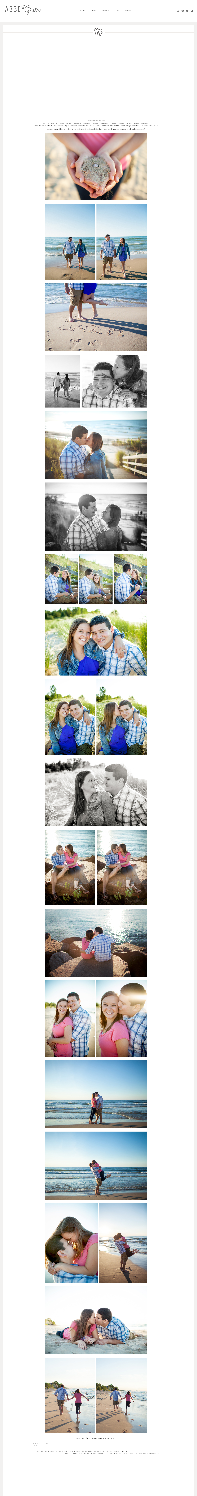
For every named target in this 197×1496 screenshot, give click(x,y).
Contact (129, 11)
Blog (117, 11)
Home (82, 11)
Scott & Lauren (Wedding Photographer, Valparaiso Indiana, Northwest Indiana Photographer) (111, 1453)
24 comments (42, 1443)
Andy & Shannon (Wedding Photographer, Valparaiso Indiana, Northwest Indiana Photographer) (80, 1451)
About (93, 11)
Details (105, 11)
